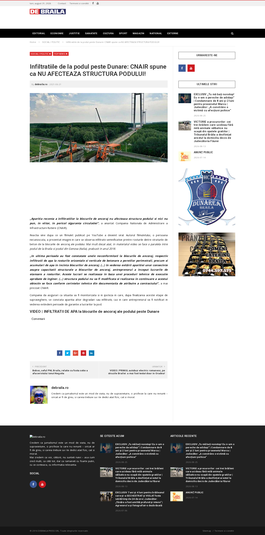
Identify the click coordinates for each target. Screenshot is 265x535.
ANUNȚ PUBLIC (203, 152)
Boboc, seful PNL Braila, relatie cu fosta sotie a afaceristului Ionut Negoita (60, 372)
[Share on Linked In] (91, 353)
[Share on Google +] (75, 353)
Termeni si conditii (79, 3)
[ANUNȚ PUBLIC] (184, 156)
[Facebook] (93, 3)
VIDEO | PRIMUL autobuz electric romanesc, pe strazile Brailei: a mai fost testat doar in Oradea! (136, 372)
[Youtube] (97, 3)
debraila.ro (41, 84)
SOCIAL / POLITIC (39, 53)
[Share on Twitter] (67, 353)
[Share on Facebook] (59, 353)
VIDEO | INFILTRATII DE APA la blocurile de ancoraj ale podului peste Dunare (94, 311)
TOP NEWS (59, 53)
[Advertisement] (169, 17)
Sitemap (207, 530)
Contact (62, 3)
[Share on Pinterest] (83, 353)
